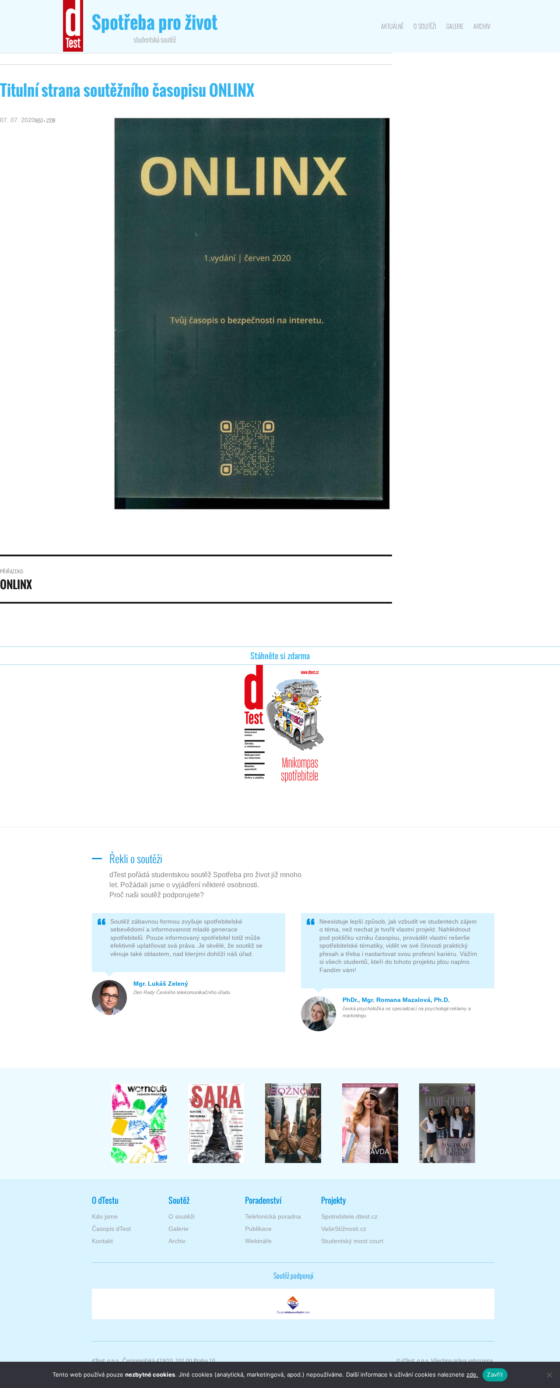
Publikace (258, 1228)
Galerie (454, 26)
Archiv (481, 26)
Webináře (258, 1240)
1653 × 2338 (45, 120)
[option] (139, 1123)
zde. (472, 1374)
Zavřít (495, 1374)
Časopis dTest (111, 1228)
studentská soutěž (154, 28)
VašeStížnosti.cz (343, 1228)
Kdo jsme (105, 1216)
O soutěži (424, 26)
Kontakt (102, 1240)
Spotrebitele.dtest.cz (349, 1216)
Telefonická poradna (273, 1216)
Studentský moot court (352, 1240)
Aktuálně (392, 26)
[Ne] (549, 1374)
